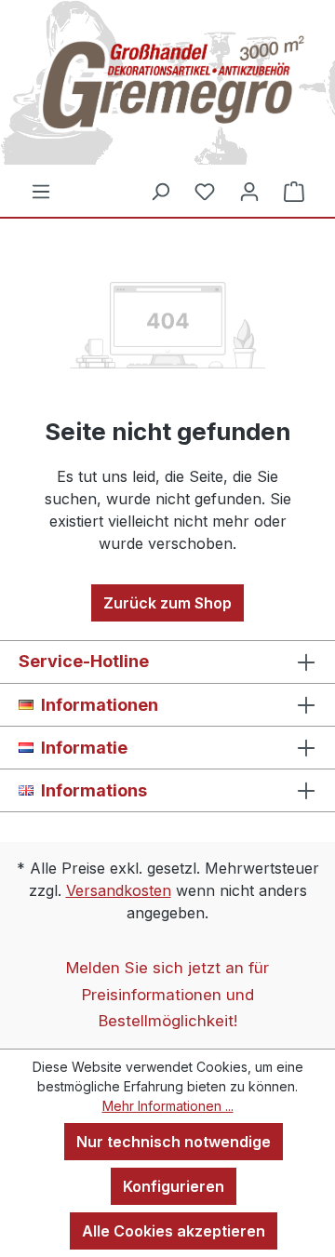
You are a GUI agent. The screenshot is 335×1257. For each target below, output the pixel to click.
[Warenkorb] (294, 190)
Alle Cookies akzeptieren (173, 1231)
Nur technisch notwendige (173, 1141)
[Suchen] (160, 190)
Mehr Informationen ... (168, 1106)
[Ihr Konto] (249, 190)
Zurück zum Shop (167, 603)
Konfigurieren (173, 1186)
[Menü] (41, 190)
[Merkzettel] (204, 190)
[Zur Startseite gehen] (167, 89)
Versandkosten (118, 890)
